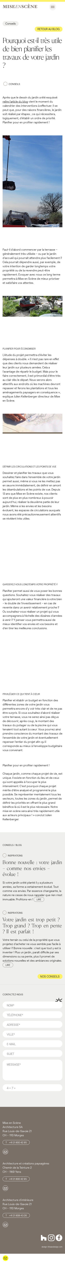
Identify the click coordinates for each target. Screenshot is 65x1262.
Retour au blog (48, 29)
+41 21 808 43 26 (18, 1215)
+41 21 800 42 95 (18, 1142)
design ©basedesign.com (52, 1247)
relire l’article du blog (15, 101)
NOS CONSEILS (50, 976)
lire (39, 899)
